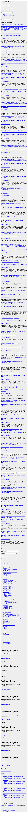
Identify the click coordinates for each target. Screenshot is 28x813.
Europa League (8, 331)
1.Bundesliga (3, 275)
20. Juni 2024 (3, 124)
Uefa (4, 627)
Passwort (2, 553)
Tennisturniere (6, 622)
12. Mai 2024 (3, 509)
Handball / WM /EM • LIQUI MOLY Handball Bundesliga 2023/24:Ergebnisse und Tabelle (13, 798)
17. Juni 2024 (3, 167)
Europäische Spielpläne (8, 588)
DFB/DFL (5, 579)
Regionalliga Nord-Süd (8, 608)
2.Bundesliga (3, 260)
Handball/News (21, 203)
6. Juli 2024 (3, 38)
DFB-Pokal (7, 290)
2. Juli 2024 (3, 52)
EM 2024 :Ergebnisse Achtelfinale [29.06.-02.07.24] (12, 49)
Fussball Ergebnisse (7, 640)
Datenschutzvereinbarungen (9, 15)
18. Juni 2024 (3, 152)
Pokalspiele (5, 605)
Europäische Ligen (7, 586)
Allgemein (3, 31)
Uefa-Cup (5, 628)
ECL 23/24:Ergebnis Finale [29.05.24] (9, 236)
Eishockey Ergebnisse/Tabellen (9, 581)
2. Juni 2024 (3, 195)
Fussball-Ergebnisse (18, 187)
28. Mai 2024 (3, 267)
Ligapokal (5, 600)
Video (4, 630)
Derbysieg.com (6, 639)
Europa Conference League (11, 232)
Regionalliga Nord (19, 188)
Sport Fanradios (6, 642)
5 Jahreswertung (6, 567)
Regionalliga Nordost (21, 245)
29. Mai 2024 (3, 238)
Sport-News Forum (7, 643)
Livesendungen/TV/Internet (9, 601)
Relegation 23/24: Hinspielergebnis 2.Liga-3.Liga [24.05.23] (13, 306)
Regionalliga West (14, 246)
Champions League (7, 573)
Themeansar (3, 806)
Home (4, 14)
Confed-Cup (5, 574)
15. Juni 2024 (3, 180)
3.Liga (2, 187)
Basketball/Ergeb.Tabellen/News (10, 569)
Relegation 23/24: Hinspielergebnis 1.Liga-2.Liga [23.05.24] (13, 320)
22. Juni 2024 (3, 109)
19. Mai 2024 (3, 379)
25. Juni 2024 (3, 81)
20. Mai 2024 (3, 350)
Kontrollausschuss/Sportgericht (9, 599)
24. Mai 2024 (3, 308)
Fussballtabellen (8, 60)
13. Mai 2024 (3, 494)
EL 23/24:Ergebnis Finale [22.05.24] (8, 335)
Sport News (7, 5)
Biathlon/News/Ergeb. (7, 570)
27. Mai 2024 (3, 281)
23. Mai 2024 (3, 323)
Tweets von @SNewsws (6, 771)
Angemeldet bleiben (6, 556)
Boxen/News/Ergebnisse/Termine (10, 572)
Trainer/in (5, 626)
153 (4, 545)
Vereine (12, 47)
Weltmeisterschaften (7, 632)
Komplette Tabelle (6, 658)
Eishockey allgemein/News (8, 580)
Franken (7, 38)
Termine (5, 623)
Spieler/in (5, 619)
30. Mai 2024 (3, 224)
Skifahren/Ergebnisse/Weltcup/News (10, 614)
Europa (4, 582)
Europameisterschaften (10, 31)
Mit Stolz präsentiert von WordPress (8, 805)
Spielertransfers (6, 620)
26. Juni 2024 (3, 66)
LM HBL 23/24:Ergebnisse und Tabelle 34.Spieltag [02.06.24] (14, 207)
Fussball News (18, 31)
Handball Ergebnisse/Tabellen (11, 203)
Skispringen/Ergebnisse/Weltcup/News (11, 615)
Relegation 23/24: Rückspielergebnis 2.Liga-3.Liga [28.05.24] (14, 264)
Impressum (5, 16)
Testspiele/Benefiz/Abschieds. (9, 625)
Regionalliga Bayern (11, 188)
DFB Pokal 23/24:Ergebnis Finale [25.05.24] (10, 294)
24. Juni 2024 (3, 95)
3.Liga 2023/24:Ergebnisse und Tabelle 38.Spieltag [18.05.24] (14, 432)
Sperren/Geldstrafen (7, 616)
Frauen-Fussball (8, 487)
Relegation (3, 189)
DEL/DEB (5, 575)
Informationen (8, 33)
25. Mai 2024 (3, 297)
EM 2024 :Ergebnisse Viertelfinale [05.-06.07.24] (11, 35)
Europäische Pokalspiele (8, 587)
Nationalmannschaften (16, 33)
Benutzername (3, 551)
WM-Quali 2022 (6, 634)
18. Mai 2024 (3, 422)
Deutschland (5, 576)
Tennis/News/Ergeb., (7, 621)
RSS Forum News (6, 773)
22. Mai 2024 (3, 337)
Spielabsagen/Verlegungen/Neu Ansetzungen (12, 618)
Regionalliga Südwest (5, 246)
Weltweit (5, 633)
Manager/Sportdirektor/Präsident (9, 602)
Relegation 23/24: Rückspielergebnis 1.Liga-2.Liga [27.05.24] (14, 278)
